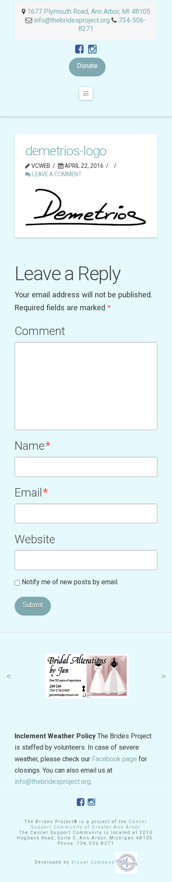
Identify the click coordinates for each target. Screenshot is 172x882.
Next (163, 676)
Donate (87, 66)
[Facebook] (79, 49)
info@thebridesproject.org (72, 20)
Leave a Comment (56, 174)
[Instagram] (92, 49)
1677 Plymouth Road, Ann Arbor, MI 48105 (87, 11)
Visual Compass (93, 862)
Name (33, 446)
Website (35, 539)
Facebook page (114, 759)
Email (31, 492)
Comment (40, 331)
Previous (8, 676)
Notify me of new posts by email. (70, 582)
